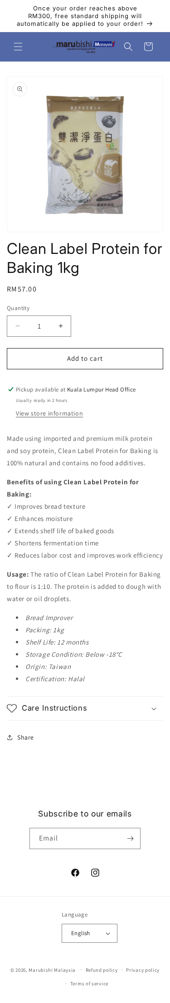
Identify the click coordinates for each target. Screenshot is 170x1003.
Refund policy (102, 970)
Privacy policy (143, 970)
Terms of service (89, 983)
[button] (18, 47)
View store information (49, 413)
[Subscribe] (130, 838)
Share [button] (25, 737)
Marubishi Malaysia (52, 969)
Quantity (18, 308)
